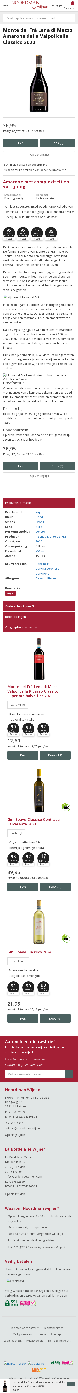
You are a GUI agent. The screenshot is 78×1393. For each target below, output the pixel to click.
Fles (20, 143)
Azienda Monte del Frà (51, 536)
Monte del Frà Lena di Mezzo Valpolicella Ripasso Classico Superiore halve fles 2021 (33, 691)
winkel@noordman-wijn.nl (23, 1128)
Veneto (40, 531)
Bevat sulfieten (46, 578)
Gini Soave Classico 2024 (29, 952)
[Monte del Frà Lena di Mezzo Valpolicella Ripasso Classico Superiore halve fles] (39, 658)
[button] (9, 233)
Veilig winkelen (22, 1334)
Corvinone (42, 573)
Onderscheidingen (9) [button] (20, 606)
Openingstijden (15, 1135)
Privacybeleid (34, 1340)
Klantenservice (53, 1328)
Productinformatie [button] (18, 503)
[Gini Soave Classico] (39, 921)
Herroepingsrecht (59, 1340)
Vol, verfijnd (18, 705)
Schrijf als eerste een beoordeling (25, 164)
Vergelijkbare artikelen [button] (21, 627)
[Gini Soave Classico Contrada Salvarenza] (39, 790)
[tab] (39, 503)
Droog (40, 522)
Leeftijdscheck (13, 1340)
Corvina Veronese (47, 568)
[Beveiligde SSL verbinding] (28, 1304)
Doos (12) (55, 755)
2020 (39, 541)
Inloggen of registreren (25, 1328)
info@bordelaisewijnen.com (23, 1176)
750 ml (40, 551)
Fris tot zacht (19, 961)
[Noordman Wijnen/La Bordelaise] (30, 5)
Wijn (38, 512)
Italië (39, 527)
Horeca (41, 1334)
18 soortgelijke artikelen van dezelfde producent (35, 170)
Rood (39, 517)
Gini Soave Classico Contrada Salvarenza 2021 (33, 821)
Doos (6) (57, 143)
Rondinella (43, 564)
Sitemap (55, 1334)
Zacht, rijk (17, 833)
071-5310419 (15, 1123)
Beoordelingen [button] (15, 617)
